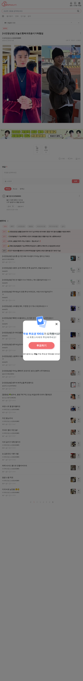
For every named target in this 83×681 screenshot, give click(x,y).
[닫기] (56, 324)
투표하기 (41, 345)
